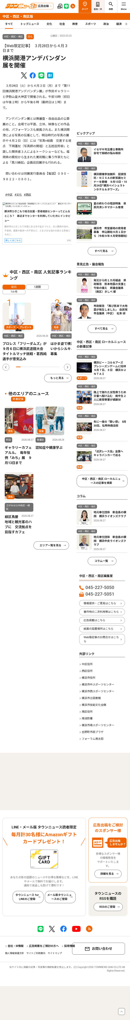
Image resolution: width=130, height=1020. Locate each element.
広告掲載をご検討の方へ (44, 946)
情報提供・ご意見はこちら (100, 603)
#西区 (27, 194)
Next (67, 367)
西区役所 (87, 671)
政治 (106, 24)
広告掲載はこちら (94, 620)
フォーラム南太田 (92, 738)
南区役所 (87, 711)
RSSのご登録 (107, 906)
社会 (62, 24)
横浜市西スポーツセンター (98, 691)
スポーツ (90, 24)
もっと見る (57, 378)
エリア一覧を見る (50, 545)
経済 (119, 24)
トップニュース (29, 24)
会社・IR (98, 9)
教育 (75, 24)
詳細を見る (107, 873)
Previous (6, 367)
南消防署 (87, 718)
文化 (49, 24)
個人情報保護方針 (14, 953)
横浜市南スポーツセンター (98, 725)
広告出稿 (43, 6)
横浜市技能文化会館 (94, 705)
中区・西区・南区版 (18, 16)
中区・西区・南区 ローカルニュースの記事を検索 (101, 481)
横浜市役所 (88, 677)
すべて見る (101, 251)
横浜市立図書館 (91, 698)
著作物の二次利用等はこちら (101, 611)
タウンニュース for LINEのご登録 (27, 897)
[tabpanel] (25, 332)
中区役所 (87, 664)
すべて (9, 24)
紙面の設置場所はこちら (98, 628)
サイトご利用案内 (35, 953)
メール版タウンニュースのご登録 (59, 897)
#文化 (18, 194)
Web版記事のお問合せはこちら (101, 639)
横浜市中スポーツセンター (98, 684)
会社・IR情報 (16, 946)
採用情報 (69, 946)
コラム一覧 (101, 561)
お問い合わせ (102, 949)
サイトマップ (55, 953)
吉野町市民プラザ (92, 732)
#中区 (9, 194)
